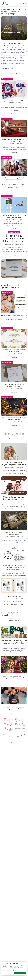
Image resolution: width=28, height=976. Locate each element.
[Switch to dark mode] (23, 3)
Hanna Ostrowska (10, 143)
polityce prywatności (14, 970)
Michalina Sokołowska (7, 35)
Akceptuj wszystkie (20, 972)
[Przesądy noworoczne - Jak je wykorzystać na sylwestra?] (14, 28)
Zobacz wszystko (14, 73)
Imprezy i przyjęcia (6, 157)
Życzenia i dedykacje (7, 78)
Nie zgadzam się (8, 972)
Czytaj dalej (14, 255)
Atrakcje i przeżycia (6, 119)
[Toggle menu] (25, 3)
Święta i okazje (7, 28)
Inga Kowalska (10, 353)
